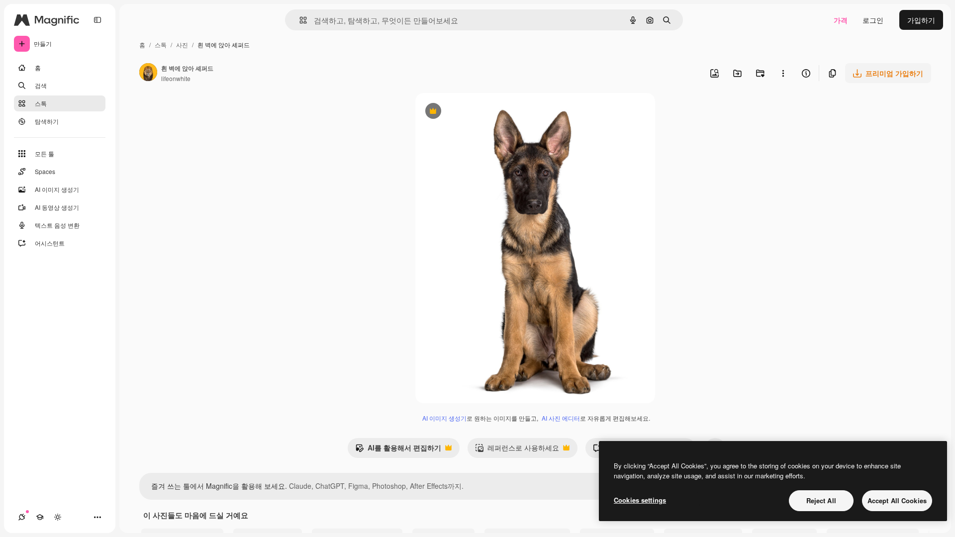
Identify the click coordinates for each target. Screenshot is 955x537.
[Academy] (40, 517)
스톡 (161, 44)
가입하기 (921, 20)
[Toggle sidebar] (97, 20)
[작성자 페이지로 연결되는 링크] (148, 73)
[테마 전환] (58, 517)
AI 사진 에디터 (561, 418)
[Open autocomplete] (299, 20)
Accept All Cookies (897, 500)
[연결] (22, 517)
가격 (841, 20)
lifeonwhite (176, 78)
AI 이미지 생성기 (444, 418)
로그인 (872, 20)
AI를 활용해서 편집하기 (398, 450)
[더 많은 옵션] (783, 73)
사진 (182, 44)
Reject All (821, 500)
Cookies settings (640, 500)
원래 (472, 112)
